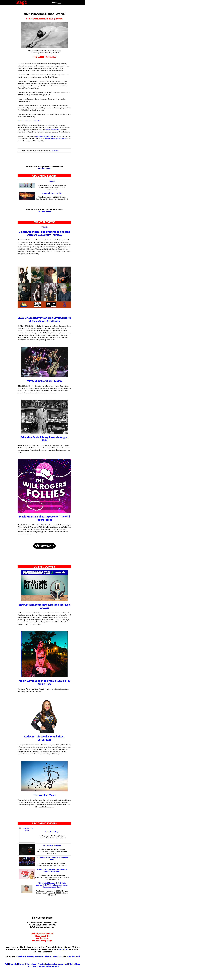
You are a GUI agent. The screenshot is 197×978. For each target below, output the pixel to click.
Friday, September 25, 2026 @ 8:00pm (52, 185)
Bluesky (56, 956)
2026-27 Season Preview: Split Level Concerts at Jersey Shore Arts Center (44, 319)
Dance (21, 964)
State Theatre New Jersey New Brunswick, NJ (52, 199)
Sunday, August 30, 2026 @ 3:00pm (52, 836)
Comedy (13, 964)
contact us (63, 949)
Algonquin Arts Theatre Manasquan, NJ (52, 838)
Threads (48, 956)
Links (29, 966)
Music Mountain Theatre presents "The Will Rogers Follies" (44, 518)
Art (6, 964)
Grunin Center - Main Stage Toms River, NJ (52, 865)
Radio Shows (39, 966)
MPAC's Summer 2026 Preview (44, 380)
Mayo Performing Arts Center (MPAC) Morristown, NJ (52, 188)
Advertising (51, 964)
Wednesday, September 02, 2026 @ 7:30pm (52, 891)
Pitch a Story (74, 964)
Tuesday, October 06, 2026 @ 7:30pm (51, 197)
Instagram (39, 956)
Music (33, 964)
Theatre (41, 964)
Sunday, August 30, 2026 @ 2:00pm (52, 849)
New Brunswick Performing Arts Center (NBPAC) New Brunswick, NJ (52, 878)
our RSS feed (74, 956)
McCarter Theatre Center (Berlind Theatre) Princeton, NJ (52, 852)
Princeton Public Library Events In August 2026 (44, 439)
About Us (62, 964)
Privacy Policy (52, 966)
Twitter (30, 956)
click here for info (44, 169)
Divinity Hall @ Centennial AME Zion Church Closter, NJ (52, 894)
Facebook (21, 956)
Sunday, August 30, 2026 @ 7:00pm (52, 863)
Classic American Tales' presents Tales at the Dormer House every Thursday (44, 233)
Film (27, 964)
